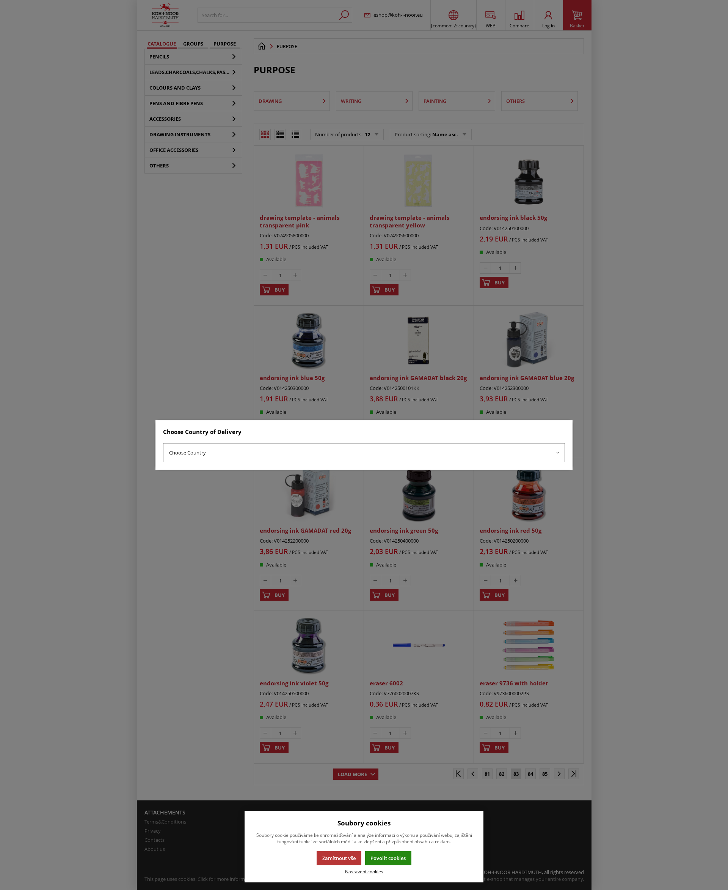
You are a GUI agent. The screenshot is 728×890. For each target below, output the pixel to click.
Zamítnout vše (339, 858)
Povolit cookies (388, 858)
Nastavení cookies (364, 871)
